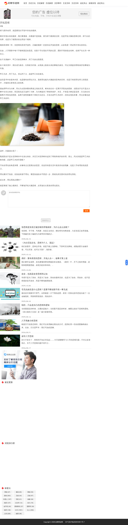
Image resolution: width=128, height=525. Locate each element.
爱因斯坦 (18, 506)
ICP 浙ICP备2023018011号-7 (74, 522)
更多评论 (45, 220)
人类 (7, 514)
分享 (126, 262)
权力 (30, 503)
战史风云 (83, 3)
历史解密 (40, 3)
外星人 (7, 499)
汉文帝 (18, 503)
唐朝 (7, 496)
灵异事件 (58, 3)
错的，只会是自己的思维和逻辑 (36, 304)
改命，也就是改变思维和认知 (35, 273)
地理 (7, 503)
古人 (30, 510)
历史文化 (32, 3)
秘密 (19, 514)
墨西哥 (30, 506)
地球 (7, 510)
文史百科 (66, 3)
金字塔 (7, 506)
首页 (25, 3)
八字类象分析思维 (30, 320)
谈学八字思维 (28, 336)
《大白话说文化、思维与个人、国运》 (39, 242)
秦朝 (19, 492)
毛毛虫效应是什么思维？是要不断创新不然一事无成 (45, 289)
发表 (86, 211)
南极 (30, 499)
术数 (1, 26)
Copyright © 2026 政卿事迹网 (53, 522)
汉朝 (30, 496)
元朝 (19, 496)
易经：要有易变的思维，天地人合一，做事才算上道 (45, 258)
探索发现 (92, 3)
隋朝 (30, 492)
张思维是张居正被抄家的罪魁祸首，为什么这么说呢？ (46, 227)
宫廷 (19, 499)
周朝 (7, 492)
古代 (18, 510)
